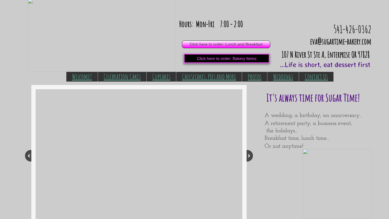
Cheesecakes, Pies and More (209, 76)
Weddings (283, 76)
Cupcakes (161, 76)
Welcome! (82, 76)
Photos (254, 76)
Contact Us (316, 76)
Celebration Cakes (122, 76)
